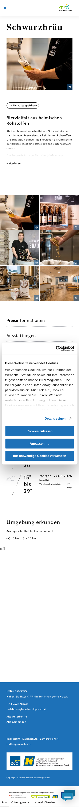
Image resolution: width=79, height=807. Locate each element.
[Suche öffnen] (21, 8)
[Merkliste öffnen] (18, 8)
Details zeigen (55, 418)
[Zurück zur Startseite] (67, 7)
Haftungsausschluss (18, 743)
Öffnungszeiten (21, 802)
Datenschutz (30, 738)
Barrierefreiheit (49, 738)
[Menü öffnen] (5, 8)
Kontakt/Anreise (45, 802)
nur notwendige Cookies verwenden (39, 456)
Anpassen (37, 443)
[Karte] (12, 8)
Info (4, 802)
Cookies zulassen (39, 431)
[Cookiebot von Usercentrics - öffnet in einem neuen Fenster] (56, 348)
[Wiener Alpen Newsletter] (15, 8)
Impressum (13, 738)
